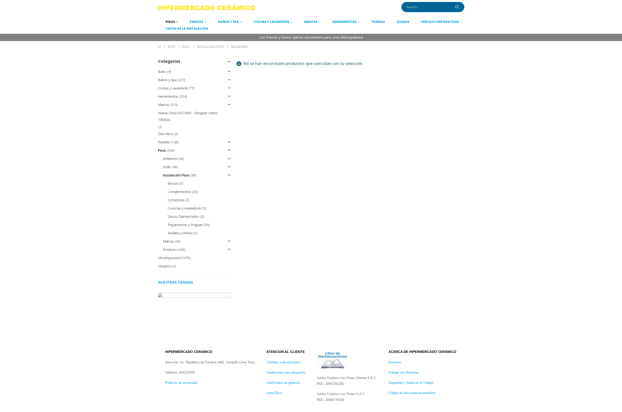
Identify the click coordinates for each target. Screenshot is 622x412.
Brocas (173, 183)
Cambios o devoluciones (283, 362)
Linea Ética (274, 393)
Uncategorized (169, 257)
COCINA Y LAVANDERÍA (271, 22)
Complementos (179, 191)
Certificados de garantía (283, 383)
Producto (170, 249)
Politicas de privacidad (181, 383)
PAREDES (196, 22)
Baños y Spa (167, 80)
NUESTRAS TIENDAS (175, 282)
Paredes (164, 142)
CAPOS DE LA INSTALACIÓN (186, 28)
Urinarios (164, 266)
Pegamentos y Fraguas (185, 224)
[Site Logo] (206, 7)
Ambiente (170, 158)
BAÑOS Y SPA (228, 22)
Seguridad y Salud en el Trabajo (411, 383)
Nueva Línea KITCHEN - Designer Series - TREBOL (188, 116)
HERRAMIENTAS (344, 22)
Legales (403, 22)
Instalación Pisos (176, 175)
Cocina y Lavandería (173, 88)
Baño (162, 71)
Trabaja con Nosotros (404, 372)
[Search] (457, 7)
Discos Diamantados (183, 216)
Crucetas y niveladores (184, 208)
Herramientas (168, 96)
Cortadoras (176, 200)
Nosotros (395, 362)
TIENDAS (378, 22)
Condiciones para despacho (285, 372)
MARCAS (311, 22)
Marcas (163, 104)
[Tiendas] (194, 314)
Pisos (162, 150)
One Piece (165, 133)
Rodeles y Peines (180, 233)
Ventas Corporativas (440, 22)
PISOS (170, 22)
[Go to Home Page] (159, 47)
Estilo (167, 167)
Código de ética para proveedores (412, 393)
